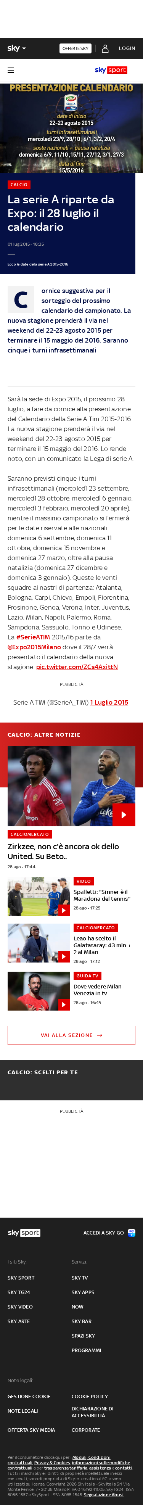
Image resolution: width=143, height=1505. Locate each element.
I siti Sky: (17, 1262)
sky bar (82, 1321)
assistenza (100, 1468)
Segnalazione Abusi (104, 1494)
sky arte (19, 1321)
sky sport (21, 1278)
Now (78, 1307)
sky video (20, 1307)
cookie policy (90, 1396)
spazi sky (83, 1336)
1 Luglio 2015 (109, 702)
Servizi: (80, 1262)
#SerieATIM (33, 637)
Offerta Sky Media (31, 1430)
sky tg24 (19, 1292)
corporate (86, 1430)
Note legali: (20, 1380)
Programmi (86, 1350)
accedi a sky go (104, 1233)
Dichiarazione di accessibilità (93, 1412)
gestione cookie (29, 1396)
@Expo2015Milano (34, 647)
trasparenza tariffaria (65, 1468)
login (127, 48)
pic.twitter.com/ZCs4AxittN (77, 667)
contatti (123, 1468)
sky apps (83, 1292)
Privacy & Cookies (52, 1462)
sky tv (80, 1278)
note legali (23, 1411)
